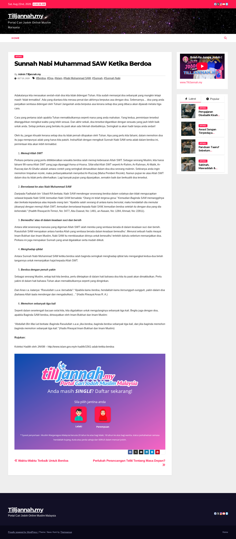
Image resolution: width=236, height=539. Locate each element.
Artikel (18, 56)
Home (15, 38)
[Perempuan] (103, 415)
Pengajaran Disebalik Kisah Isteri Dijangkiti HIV (208, 116)
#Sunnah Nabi (112, 78)
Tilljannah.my (25, 16)
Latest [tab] (192, 99)
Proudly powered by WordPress (23, 532)
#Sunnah (97, 78)
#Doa (50, 78)
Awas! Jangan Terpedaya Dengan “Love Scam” (208, 134)
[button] (225, 38)
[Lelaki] (79, 415)
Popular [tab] (214, 99)
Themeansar (66, 532)
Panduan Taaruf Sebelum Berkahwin (209, 150)
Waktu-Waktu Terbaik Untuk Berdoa (42, 460)
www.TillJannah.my (191, 82)
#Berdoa (41, 78)
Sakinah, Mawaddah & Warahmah (207, 168)
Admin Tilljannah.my (29, 74)
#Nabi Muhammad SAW (77, 78)
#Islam (58, 78)
